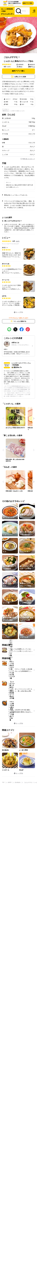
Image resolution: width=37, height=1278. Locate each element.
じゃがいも (5, 122)
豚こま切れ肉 (6, 118)
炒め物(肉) (17, 782)
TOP (3, 782)
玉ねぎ (4, 126)
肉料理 (9, 782)
